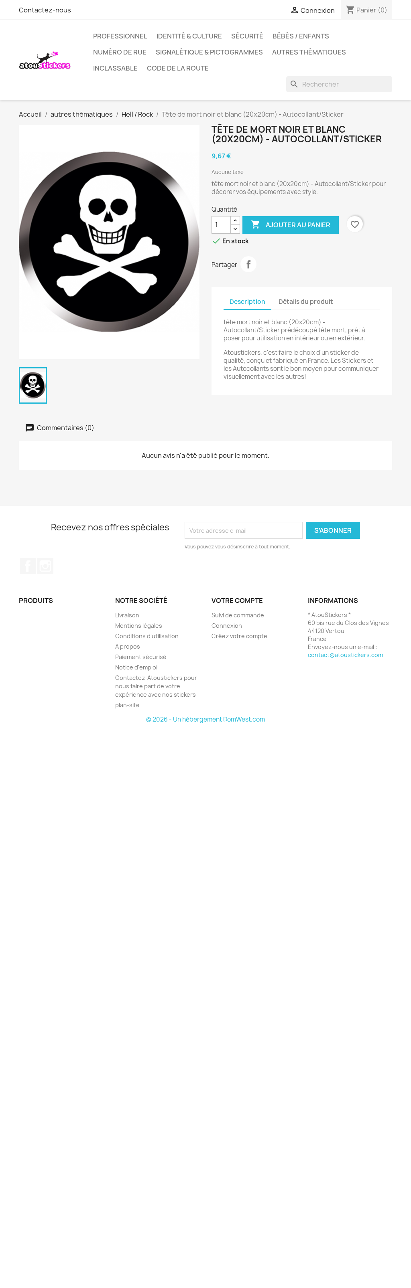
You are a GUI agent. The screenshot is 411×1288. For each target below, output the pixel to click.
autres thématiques (309, 52)
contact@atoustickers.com (345, 655)
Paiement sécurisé (141, 657)
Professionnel (120, 36)
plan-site (127, 705)
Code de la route (178, 68)
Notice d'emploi (136, 667)
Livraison (127, 615)
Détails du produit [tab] (306, 301)
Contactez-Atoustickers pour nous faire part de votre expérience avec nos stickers (156, 686)
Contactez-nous (45, 10)
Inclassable (115, 68)
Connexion (227, 625)
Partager (248, 264)
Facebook (28, 566)
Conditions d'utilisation (147, 636)
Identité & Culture (189, 36)
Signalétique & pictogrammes (209, 52)
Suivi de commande (238, 615)
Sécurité (247, 36)
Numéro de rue (119, 52)
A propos (127, 646)
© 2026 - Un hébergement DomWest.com (205, 719)
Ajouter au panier (290, 224)
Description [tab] (247, 301)
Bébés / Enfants (301, 36)
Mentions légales (138, 625)
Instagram (45, 566)
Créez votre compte (239, 636)
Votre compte (237, 600)
